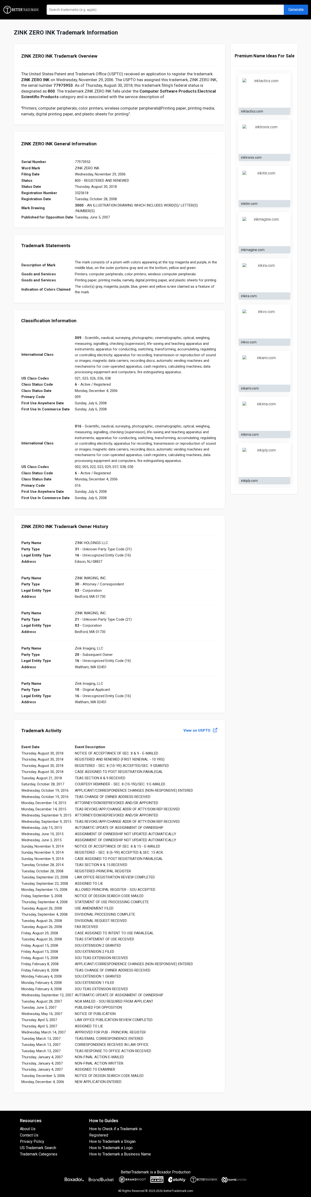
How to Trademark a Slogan (112, 1141)
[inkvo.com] (264, 321)
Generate (296, 9)
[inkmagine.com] (264, 229)
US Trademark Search (38, 1147)
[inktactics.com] (264, 91)
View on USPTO (197, 730)
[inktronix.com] (264, 137)
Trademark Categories (38, 1154)
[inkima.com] (264, 414)
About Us (27, 1129)
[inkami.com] (264, 368)
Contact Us (29, 1135)
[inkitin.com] (264, 183)
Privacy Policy (32, 1141)
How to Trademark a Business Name (120, 1154)
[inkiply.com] (264, 460)
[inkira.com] (264, 275)
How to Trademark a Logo (111, 1147)
